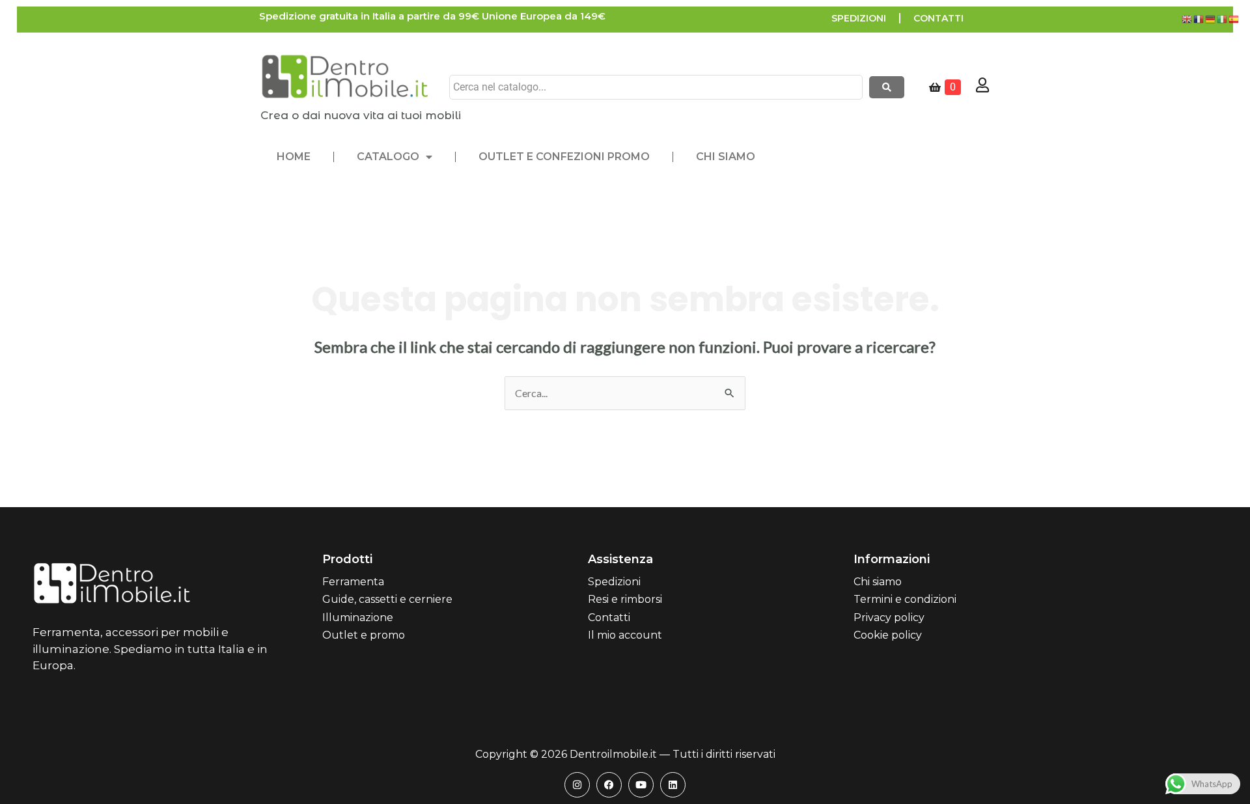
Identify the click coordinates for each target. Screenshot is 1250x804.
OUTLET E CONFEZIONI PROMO (564, 156)
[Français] (1199, 18)
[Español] (1234, 18)
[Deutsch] (1211, 18)
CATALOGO (388, 156)
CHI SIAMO (725, 156)
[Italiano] (1223, 18)
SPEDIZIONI (858, 18)
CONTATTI (938, 18)
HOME (294, 156)
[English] (1187, 18)
